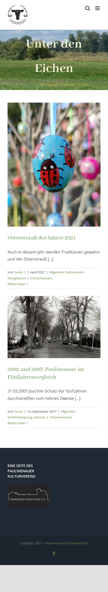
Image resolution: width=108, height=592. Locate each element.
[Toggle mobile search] (87, 8)
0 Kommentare (41, 278)
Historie (39, 417)
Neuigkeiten (17, 278)
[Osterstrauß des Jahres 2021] (54, 165)
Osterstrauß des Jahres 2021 (42, 237)
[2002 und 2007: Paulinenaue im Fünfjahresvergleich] (54, 327)
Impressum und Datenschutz (67, 543)
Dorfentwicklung (20, 417)
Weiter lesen (17, 284)
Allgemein (56, 272)
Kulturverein (74, 272)
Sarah (18, 272)
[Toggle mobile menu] (97, 8)
